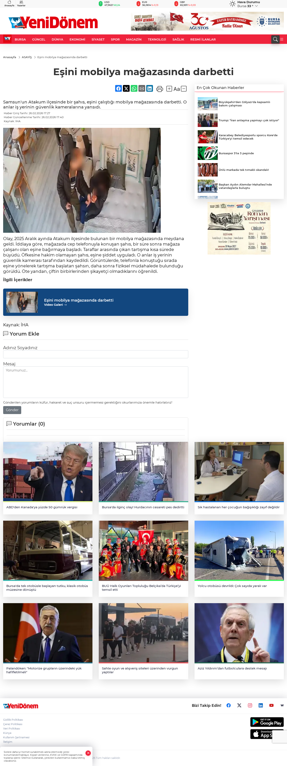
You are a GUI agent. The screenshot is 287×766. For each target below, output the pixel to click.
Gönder (12, 410)
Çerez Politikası (12, 724)
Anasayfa (9, 5)
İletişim (7, 741)
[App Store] (251, 734)
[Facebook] (228, 705)
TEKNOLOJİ (157, 39)
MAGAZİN (134, 39)
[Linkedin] (261, 705)
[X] (239, 705)
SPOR (115, 39)
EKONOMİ (77, 39)
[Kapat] (88, 753)
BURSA (20, 39)
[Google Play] (251, 722)
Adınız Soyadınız (20, 347)
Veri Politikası (11, 728)
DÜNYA (57, 39)
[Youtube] (271, 705)
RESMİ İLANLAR (203, 39)
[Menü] (282, 39)
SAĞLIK (178, 39)
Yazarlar (21, 5)
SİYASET (98, 39)
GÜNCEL (38, 39)
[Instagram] (250, 705)
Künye (7, 733)
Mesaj (9, 363)
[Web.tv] (282, 705)
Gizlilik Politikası (13, 719)
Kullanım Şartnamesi (16, 737)
